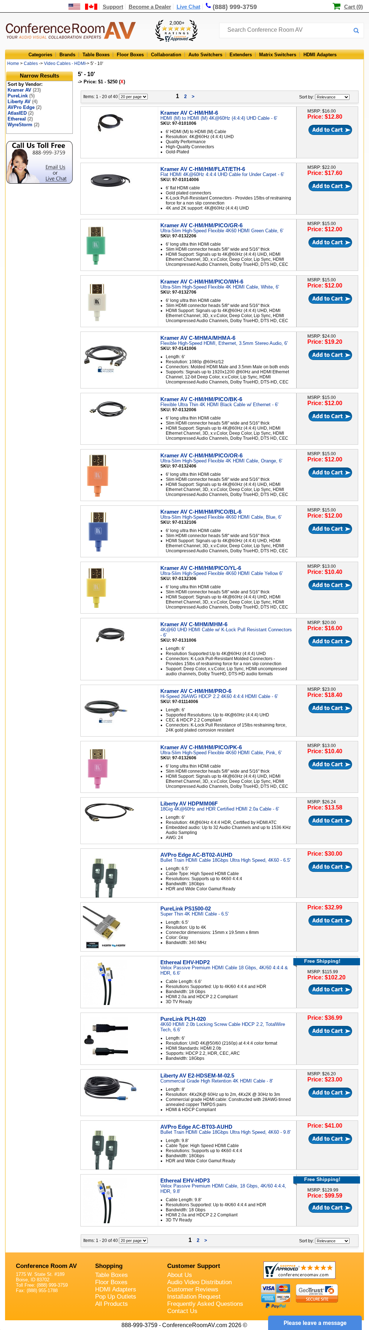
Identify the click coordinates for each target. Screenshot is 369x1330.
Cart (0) (353, 7)
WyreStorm (23, 124)
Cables (31, 63)
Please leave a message (315, 1323)
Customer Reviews (192, 1289)
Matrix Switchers (277, 54)
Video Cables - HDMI (64, 63)
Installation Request (194, 1296)
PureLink (21, 95)
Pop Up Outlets (115, 1296)
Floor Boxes (130, 54)
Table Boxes (96, 54)
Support (113, 7)
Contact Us (182, 1311)
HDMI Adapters (320, 54)
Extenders (241, 54)
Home (13, 63)
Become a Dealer (150, 7)
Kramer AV (24, 90)
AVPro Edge (24, 107)
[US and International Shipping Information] (83, 7)
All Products (111, 1303)
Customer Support (193, 1266)
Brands (67, 54)
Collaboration (166, 54)
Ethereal (20, 119)
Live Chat (188, 7)
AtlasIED (21, 113)
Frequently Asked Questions (205, 1303)
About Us (179, 1275)
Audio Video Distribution (199, 1282)
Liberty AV (22, 101)
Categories (40, 54)
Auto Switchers (205, 54)
